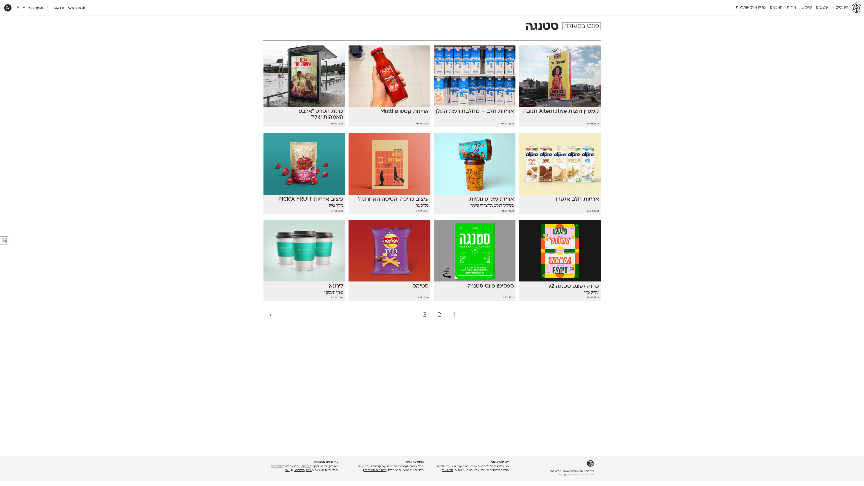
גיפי (287, 470)
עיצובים (822, 7)
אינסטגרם (277, 466)
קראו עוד (447, 470)
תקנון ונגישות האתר (573, 471)
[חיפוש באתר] (48, 8)
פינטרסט (299, 470)
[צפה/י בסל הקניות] (7, 7)
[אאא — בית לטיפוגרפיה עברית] (590, 463)
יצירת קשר (555, 471)
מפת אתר (589, 471)
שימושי (806, 7)
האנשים (776, 7)
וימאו (309, 470)
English (37, 8)
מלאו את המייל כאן (375, 470)
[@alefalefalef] (18, 8)
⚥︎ (4, 241)
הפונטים (841, 7)
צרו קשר (59, 8)
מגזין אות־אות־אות (751, 7)
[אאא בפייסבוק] (24, 8)
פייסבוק (306, 466)
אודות (791, 7)
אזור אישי (75, 8)
